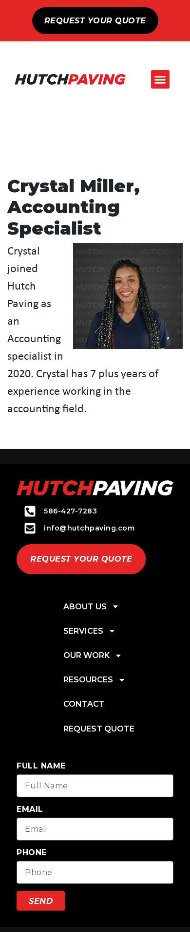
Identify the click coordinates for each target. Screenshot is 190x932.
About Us (85, 606)
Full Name (41, 765)
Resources (88, 679)
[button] (160, 79)
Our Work (86, 655)
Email (30, 809)
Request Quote (98, 728)
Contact (84, 704)
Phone (32, 852)
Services (83, 631)
